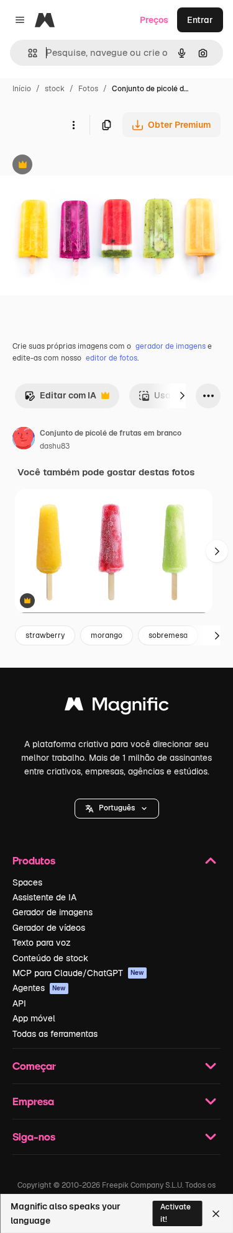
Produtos (33, 860)
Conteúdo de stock (50, 958)
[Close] (215, 1213)
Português (117, 808)
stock (55, 89)
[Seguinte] (182, 395)
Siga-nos (33, 1136)
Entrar (200, 19)
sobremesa (168, 635)
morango (106, 635)
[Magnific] (117, 707)
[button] (117, 808)
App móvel (33, 1018)
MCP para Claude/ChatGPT (78, 973)
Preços (154, 19)
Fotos (88, 89)
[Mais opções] (73, 124)
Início (21, 89)
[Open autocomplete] (28, 53)
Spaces (27, 882)
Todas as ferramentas (55, 1033)
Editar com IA (60, 399)
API (19, 1003)
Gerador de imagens (52, 912)
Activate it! (175, 1213)
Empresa (33, 1101)
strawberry (45, 635)
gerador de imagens (170, 346)
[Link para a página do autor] (23, 440)
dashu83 (55, 446)
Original (79, 166)
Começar (34, 1065)
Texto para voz (41, 942)
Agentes (39, 987)
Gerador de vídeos (48, 927)
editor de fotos (111, 358)
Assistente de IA (44, 897)
